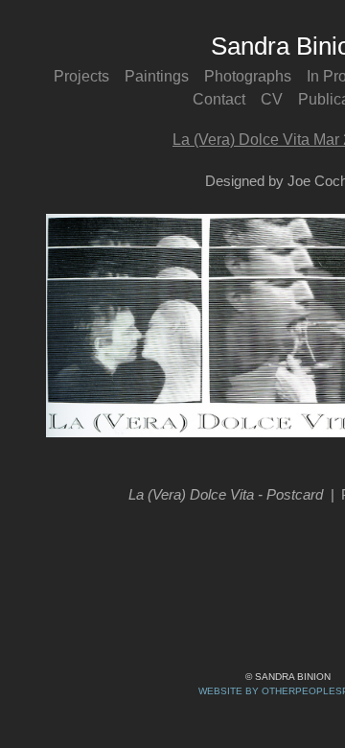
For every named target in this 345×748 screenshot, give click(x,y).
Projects (81, 76)
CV (272, 99)
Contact (219, 99)
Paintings (157, 76)
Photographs (247, 76)
